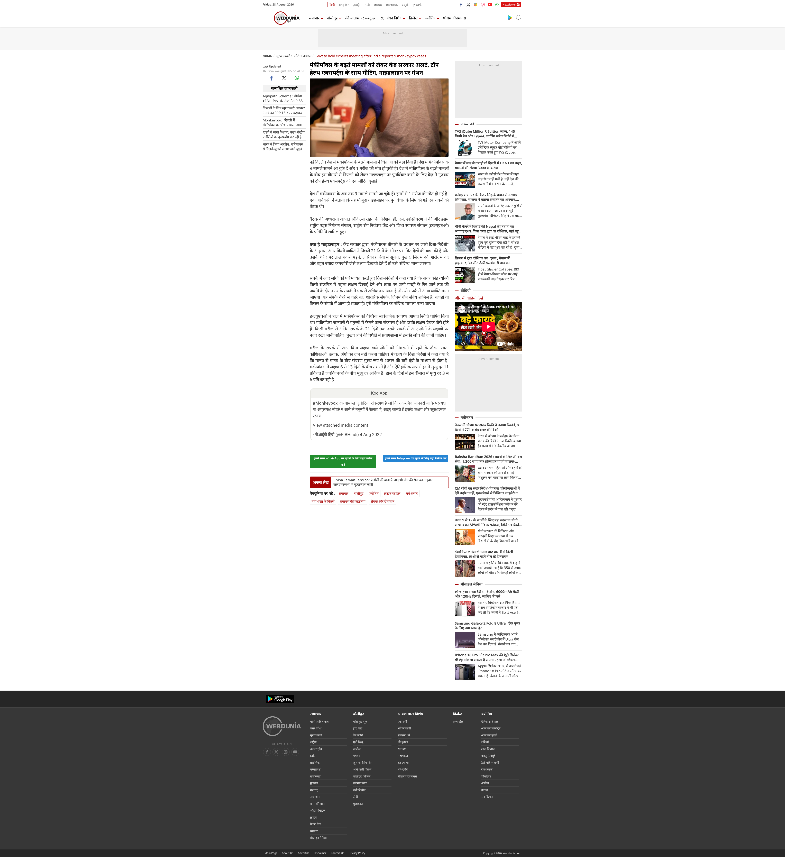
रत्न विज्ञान (487, 797)
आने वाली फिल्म (362, 769)
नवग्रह (484, 790)
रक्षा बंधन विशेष (390, 18)
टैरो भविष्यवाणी (490, 763)
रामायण (402, 749)
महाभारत (403, 756)
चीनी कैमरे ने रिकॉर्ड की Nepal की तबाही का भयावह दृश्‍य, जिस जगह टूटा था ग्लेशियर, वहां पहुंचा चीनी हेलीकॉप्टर (488, 228)
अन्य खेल (458, 721)
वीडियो (466, 290)
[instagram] (483, 4)
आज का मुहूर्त (489, 735)
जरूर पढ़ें (467, 124)
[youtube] (490, 4)
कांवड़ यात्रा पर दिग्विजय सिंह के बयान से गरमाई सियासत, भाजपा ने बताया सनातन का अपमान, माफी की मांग (486, 197)
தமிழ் (356, 5)
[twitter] (468, 4)
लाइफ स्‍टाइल (392, 493)
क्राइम (313, 817)
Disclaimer (320, 853)
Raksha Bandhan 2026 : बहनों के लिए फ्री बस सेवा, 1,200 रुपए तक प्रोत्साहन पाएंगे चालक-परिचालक (488, 459)
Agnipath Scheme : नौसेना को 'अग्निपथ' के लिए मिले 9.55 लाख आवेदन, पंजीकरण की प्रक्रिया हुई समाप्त (283, 98)
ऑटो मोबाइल (317, 810)
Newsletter (509, 4)
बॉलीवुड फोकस (361, 776)
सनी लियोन (359, 790)
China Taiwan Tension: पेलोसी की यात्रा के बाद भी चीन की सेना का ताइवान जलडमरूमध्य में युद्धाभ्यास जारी (383, 482)
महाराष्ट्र (314, 790)
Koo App (379, 393)
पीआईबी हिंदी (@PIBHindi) (337, 434)
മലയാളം (392, 5)
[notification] (518, 17)
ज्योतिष (430, 18)
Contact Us (337, 853)
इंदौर (312, 756)
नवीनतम (467, 417)
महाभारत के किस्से (323, 501)
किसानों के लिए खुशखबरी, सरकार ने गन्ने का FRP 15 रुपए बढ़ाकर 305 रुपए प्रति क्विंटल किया (284, 110)
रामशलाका (487, 769)
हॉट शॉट (357, 728)
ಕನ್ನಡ (405, 5)
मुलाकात (358, 804)
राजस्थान (315, 797)
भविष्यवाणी (404, 728)
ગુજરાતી (417, 5)
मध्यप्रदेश (315, 769)
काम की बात (317, 804)
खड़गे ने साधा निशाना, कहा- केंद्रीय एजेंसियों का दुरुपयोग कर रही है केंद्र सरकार (284, 134)
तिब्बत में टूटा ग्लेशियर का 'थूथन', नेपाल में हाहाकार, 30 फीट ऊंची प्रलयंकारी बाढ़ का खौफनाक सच (482, 260)
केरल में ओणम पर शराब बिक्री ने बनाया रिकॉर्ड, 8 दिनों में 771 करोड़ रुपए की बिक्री (487, 427)
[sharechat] (475, 4)
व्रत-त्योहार (403, 763)
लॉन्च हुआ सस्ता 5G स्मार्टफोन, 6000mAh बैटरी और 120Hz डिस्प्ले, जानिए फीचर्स (487, 594)
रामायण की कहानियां (352, 501)
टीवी (355, 797)
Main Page (271, 853)
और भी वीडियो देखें (469, 298)
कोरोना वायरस (302, 56)
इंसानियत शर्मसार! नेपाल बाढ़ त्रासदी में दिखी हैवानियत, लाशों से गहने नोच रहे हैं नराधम (484, 554)
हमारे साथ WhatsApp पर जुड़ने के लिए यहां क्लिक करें (343, 461)
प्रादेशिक (315, 763)
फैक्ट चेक (315, 824)
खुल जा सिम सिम (362, 763)
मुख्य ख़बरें (283, 56)
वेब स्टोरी (358, 735)
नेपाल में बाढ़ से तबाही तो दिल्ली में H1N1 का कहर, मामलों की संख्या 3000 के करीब (488, 165)
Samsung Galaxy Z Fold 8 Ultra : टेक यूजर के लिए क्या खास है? (487, 625)
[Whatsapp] (497, 4)
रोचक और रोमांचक (382, 501)
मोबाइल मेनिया (471, 584)
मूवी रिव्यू (358, 742)
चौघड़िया (486, 776)
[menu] (267, 18)
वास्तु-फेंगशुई (488, 756)
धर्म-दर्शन (403, 769)
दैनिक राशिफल (489, 721)
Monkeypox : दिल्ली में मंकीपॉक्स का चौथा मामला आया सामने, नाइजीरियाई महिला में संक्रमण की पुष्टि (283, 122)
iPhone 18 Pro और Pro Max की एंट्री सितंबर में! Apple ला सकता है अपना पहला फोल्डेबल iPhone (487, 657)
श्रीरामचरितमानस (454, 18)
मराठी (367, 5)
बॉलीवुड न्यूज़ (360, 721)
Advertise (303, 853)
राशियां (485, 742)
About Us (287, 853)
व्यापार (314, 831)
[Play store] (510, 17)
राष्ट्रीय (313, 742)
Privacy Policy (357, 853)
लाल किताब (488, 749)
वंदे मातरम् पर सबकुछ (360, 18)
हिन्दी (332, 5)
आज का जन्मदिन (490, 728)
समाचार (314, 18)
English (344, 5)
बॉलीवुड (332, 18)
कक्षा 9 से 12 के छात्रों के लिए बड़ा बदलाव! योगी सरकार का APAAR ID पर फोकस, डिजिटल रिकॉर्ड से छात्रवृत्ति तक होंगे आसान (488, 522)
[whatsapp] (297, 78)
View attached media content (340, 425)
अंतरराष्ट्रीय (316, 749)
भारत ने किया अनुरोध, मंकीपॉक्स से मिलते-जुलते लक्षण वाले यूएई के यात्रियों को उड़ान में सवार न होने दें (284, 146)
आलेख (357, 749)
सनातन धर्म (404, 735)
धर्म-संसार (412, 493)
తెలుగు (378, 5)
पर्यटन (356, 756)
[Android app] (280, 699)
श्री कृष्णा (403, 742)
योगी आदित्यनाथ (319, 721)
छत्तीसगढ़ (315, 776)
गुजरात (314, 783)
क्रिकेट (413, 18)
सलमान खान (360, 783)
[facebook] (461, 4)
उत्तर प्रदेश (315, 728)
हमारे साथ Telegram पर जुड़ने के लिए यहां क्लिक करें (415, 458)
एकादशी (402, 721)
